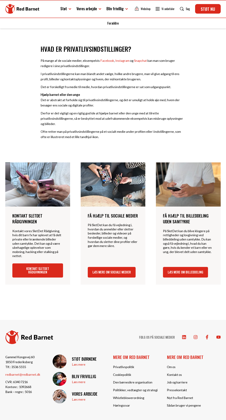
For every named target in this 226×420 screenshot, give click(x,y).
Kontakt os (174, 375)
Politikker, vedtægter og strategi (135, 390)
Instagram (122, 60)
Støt (63, 8)
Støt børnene (84, 359)
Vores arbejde (86, 8)
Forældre (113, 23)
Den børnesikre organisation (132, 382)
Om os (171, 367)
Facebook (107, 60)
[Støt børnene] (60, 361)
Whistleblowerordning (128, 398)
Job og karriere (177, 382)
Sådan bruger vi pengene (184, 405)
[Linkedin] (184, 337)
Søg (188, 9)
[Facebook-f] (207, 337)
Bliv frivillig (115, 8)
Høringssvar (121, 405)
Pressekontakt (177, 390)
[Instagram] (195, 337)
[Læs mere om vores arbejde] (60, 396)
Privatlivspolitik (123, 367)
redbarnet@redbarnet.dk (22, 374)
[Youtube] (218, 337)
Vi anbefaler (168, 9)
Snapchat (140, 60)
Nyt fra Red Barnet (180, 398)
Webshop (145, 9)
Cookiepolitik (122, 375)
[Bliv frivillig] (60, 379)
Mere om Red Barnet (131, 357)
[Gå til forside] (22, 9)
